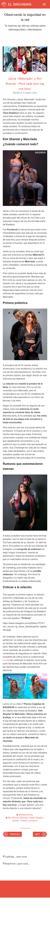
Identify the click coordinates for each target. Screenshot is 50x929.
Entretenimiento (26, 814)
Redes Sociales (36, 817)
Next (37, 834)
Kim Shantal (13, 817)
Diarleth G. (18, 92)
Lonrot (6, 660)
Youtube (23, 820)
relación (15, 820)
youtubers (32, 820)
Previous (15, 834)
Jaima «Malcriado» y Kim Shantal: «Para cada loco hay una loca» (25, 83)
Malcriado (24, 817)
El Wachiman (19, 4)
